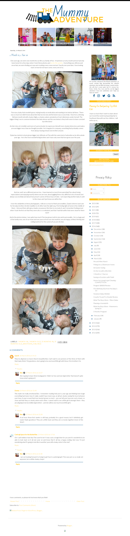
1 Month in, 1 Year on (100, 274)
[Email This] (59, 342)
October (97, 236)
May (95, 252)
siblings (37, 344)
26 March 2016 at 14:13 (27, 356)
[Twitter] (104, 95)
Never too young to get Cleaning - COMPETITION (104, 281)
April (95, 255)
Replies (19, 369)
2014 (94, 326)
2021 (94, 210)
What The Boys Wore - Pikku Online (105, 300)
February (97, 315)
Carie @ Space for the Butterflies (26, 434)
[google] (110, 95)
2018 (94, 220)
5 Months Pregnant (100, 312)
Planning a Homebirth (100, 303)
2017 (94, 223)
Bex (21, 373)
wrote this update (56, 63)
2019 (94, 216)
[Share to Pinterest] (66, 342)
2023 (94, 203)
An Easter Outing (99, 268)
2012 (94, 333)
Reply (17, 364)
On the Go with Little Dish (102, 271)
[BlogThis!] (61, 342)
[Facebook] (95, 95)
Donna (17, 390)
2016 (94, 226)
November (98, 232)
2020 (94, 213)
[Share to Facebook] (64, 342)
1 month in (23, 342)
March (96, 258)
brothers (27, 344)
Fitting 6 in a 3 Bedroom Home (104, 265)
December (98, 229)
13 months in (48, 342)
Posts (94, 189)
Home (48, 501)
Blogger (69, 525)
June (95, 249)
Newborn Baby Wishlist (101, 294)
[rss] (114, 95)
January (97, 319)
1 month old (35, 342)
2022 (94, 207)
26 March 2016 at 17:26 (46, 434)
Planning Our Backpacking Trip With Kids (103, 107)
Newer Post (14, 501)
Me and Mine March (100, 261)
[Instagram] (99, 95)
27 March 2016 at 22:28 (34, 414)
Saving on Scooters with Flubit (103, 277)
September (98, 239)
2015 (94, 323)
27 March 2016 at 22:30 (34, 454)
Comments (96, 193)
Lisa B (17, 356)
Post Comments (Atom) (27, 505)
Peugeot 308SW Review (101, 285)
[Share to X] (62, 342)
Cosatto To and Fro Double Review (105, 297)
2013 (94, 329)
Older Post (80, 501)
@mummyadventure (96, 165)
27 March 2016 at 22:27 (34, 373)
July (95, 245)
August (96, 242)
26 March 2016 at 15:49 (28, 390)
